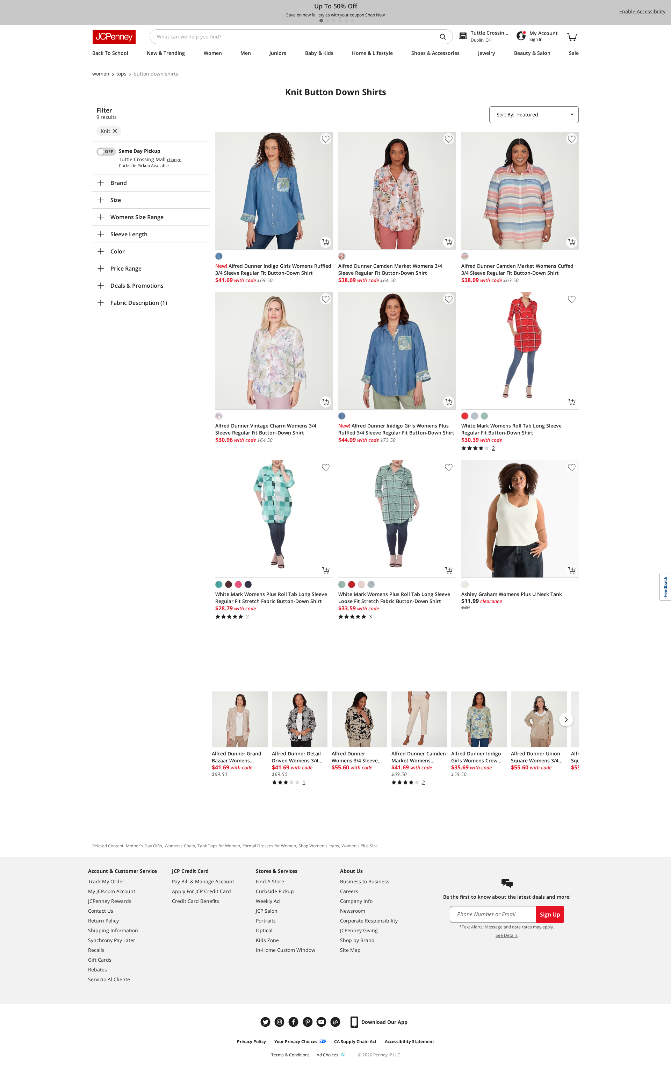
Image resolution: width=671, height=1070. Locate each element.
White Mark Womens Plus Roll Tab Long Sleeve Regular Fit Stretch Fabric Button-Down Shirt (271, 597)
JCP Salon (266, 910)
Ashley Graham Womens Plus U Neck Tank (511, 594)
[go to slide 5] (346, 20)
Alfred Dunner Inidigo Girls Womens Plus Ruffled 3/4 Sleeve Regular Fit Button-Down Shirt (396, 429)
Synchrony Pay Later (111, 940)
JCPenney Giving (359, 930)
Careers (349, 891)
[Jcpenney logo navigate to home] (114, 37)
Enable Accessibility (642, 11)
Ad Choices (327, 1055)
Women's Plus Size (359, 846)
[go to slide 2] (327, 20)
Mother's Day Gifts (144, 846)
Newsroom (352, 910)
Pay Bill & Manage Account (203, 881)
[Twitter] (266, 1022)
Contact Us (100, 910)
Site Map (350, 950)
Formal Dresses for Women (269, 846)
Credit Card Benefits (195, 901)
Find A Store (270, 881)
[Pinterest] (308, 1022)
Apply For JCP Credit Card (201, 891)
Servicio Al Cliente (109, 979)
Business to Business (364, 881)
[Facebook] (294, 1022)
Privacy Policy (251, 1041)
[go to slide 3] (334, 20)
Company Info (356, 901)
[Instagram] (280, 1022)
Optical (264, 930)
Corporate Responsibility (369, 920)
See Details (507, 935)
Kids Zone (267, 940)
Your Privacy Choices (295, 1041)
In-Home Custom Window (285, 950)
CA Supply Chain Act (355, 1041)
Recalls (96, 950)
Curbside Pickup (275, 891)
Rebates (97, 969)
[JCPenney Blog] (336, 1022)
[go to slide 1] (321, 20)
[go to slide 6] (352, 20)
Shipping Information (113, 930)
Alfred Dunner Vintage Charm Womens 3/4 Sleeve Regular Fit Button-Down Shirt (265, 429)
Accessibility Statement (409, 1041)
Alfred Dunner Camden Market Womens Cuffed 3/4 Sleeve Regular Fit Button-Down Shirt (517, 269)
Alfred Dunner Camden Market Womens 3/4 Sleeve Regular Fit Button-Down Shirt (390, 269)
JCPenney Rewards (109, 901)
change (174, 160)
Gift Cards (99, 959)
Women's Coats (180, 846)
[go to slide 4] (340, 20)
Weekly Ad (268, 901)
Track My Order (106, 881)
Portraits (266, 920)
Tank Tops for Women (218, 846)
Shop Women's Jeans (318, 846)
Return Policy (103, 920)
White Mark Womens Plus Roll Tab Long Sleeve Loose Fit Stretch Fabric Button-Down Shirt (394, 597)
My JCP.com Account (111, 891)
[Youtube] (322, 1022)
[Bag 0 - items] (572, 37)
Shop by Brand (357, 940)
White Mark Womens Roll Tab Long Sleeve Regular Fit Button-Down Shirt (511, 429)
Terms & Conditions (290, 1055)
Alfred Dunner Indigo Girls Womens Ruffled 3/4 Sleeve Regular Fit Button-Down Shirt (273, 269)
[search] (446, 37)
